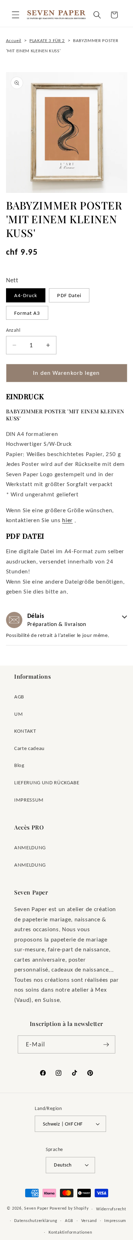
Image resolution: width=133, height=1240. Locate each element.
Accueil (14, 40)
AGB (19, 696)
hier (67, 520)
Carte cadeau (29, 748)
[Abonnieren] (106, 1044)
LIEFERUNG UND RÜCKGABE (46, 782)
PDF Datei (69, 295)
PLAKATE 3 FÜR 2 (47, 40)
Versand (89, 1220)
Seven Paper (36, 1208)
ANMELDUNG (30, 847)
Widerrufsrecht (111, 1208)
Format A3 (27, 312)
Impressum (115, 1220)
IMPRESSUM (29, 799)
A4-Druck (26, 295)
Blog (19, 765)
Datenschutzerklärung (35, 1220)
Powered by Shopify (69, 1208)
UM (18, 713)
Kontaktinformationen (70, 1232)
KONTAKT (25, 730)
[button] (15, 14)
